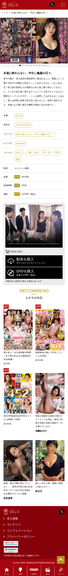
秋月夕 (38, 491)
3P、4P (46, 152)
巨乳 (57, 152)
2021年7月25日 (23, 125)
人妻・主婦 (32, 152)
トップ (4, 13)
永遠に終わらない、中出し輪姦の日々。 (35, 134)
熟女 (18, 159)
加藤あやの (41, 431)
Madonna (20, 143)
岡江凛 (19, 116)
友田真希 (8, 498)
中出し (19, 152)
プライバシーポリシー (21, 536)
